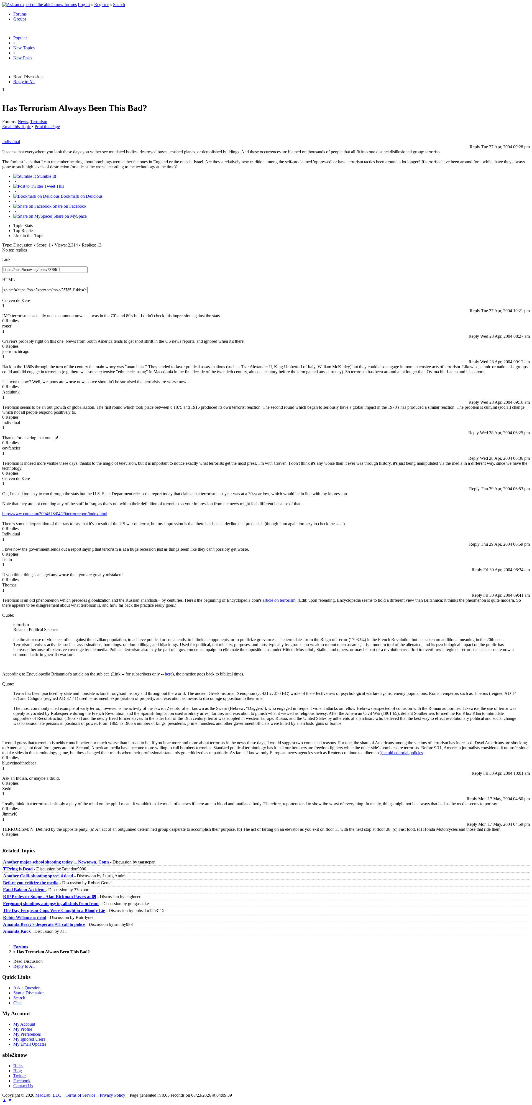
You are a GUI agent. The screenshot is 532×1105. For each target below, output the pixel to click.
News (23, 121)
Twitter (19, 1075)
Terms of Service (80, 1095)
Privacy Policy (112, 1095)
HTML (8, 279)
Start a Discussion (29, 992)
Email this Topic (16, 126)
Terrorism (38, 121)
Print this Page (47, 126)
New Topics (24, 47)
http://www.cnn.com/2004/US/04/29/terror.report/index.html (54, 513)
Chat (17, 1002)
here (168, 674)
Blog (17, 1070)
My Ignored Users (29, 1039)
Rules (18, 1065)
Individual (11, 141)
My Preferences (27, 1034)
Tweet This (53, 186)
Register (101, 4)
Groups (19, 19)
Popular (20, 37)
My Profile (22, 1029)
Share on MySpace (69, 216)
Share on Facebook (69, 206)
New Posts (22, 57)
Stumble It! (46, 176)
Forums (20, 14)
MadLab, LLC (48, 1095)
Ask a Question (26, 987)
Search (119, 4)
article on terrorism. (279, 600)
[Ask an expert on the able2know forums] (39, 4)
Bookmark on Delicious (81, 196)
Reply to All (24, 81)
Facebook (21, 1080)
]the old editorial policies (401, 752)
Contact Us (23, 1085)
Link (6, 259)
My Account (24, 1024)
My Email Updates (29, 1044)
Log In (84, 4)
